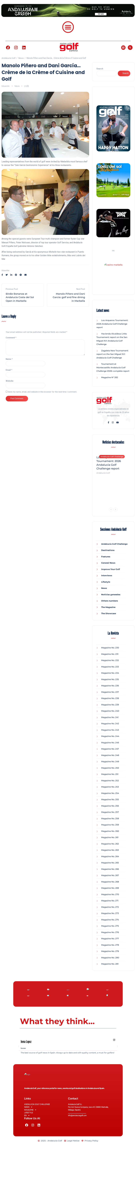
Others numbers (109, 601)
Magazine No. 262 (110, 843)
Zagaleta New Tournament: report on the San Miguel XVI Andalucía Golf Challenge (112, 354)
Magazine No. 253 (110, 787)
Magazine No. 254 (110, 793)
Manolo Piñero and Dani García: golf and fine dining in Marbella (69, 297)
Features (105, 556)
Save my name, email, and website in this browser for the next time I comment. (42, 392)
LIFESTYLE (28, 1112)
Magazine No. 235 (110, 679)
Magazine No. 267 (110, 875)
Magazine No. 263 (110, 850)
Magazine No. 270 (110, 894)
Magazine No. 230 (110, 647)
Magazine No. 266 (110, 869)
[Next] (116, 510)
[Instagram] (16, 48)
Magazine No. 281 (110, 964)
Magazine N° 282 (109, 377)
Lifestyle (105, 582)
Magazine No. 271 (109, 900)
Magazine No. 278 (110, 945)
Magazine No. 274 (110, 919)
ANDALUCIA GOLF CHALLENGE (37, 1104)
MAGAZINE (28, 1110)
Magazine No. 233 (110, 666)
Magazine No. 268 (110, 881)
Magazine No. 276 (110, 932)
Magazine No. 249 (110, 761)
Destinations (107, 550)
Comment (11, 337)
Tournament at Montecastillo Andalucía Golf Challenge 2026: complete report (112, 367)
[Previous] (111, 510)
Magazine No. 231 (109, 654)
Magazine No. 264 (110, 856)
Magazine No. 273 (110, 913)
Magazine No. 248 (110, 755)
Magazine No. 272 (110, 907)
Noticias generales (110, 594)
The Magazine (108, 607)
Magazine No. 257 (110, 812)
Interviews (106, 575)
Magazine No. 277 (110, 938)
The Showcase (108, 613)
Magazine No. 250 (110, 768)
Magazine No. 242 (110, 723)
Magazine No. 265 (110, 862)
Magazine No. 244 (110, 736)
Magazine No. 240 (110, 711)
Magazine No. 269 (110, 888)
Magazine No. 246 (110, 742)
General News (108, 563)
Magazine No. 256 (110, 806)
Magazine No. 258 (110, 818)
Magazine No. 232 (110, 660)
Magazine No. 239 (110, 704)
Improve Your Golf (110, 569)
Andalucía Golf (103, 473)
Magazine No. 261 (109, 837)
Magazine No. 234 (110, 673)
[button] (68, 27)
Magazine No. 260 (110, 831)
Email (9, 370)
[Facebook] (8, 48)
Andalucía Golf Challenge (112, 456)
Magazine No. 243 (110, 730)
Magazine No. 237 (110, 692)
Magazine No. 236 (110, 685)
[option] (113, 463)
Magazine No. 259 (110, 824)
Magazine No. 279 (110, 951)
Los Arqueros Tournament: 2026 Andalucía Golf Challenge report (112, 324)
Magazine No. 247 (110, 749)
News (17, 86)
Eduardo (5, 86)
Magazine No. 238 (110, 698)
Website (9, 381)
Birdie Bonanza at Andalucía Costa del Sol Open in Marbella (20, 297)
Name (9, 359)
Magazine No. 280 (110, 957)
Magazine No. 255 (110, 799)
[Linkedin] (24, 48)
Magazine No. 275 (110, 926)
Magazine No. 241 (110, 717)
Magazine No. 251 (109, 774)
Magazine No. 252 (110, 780)
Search (99, 69)
